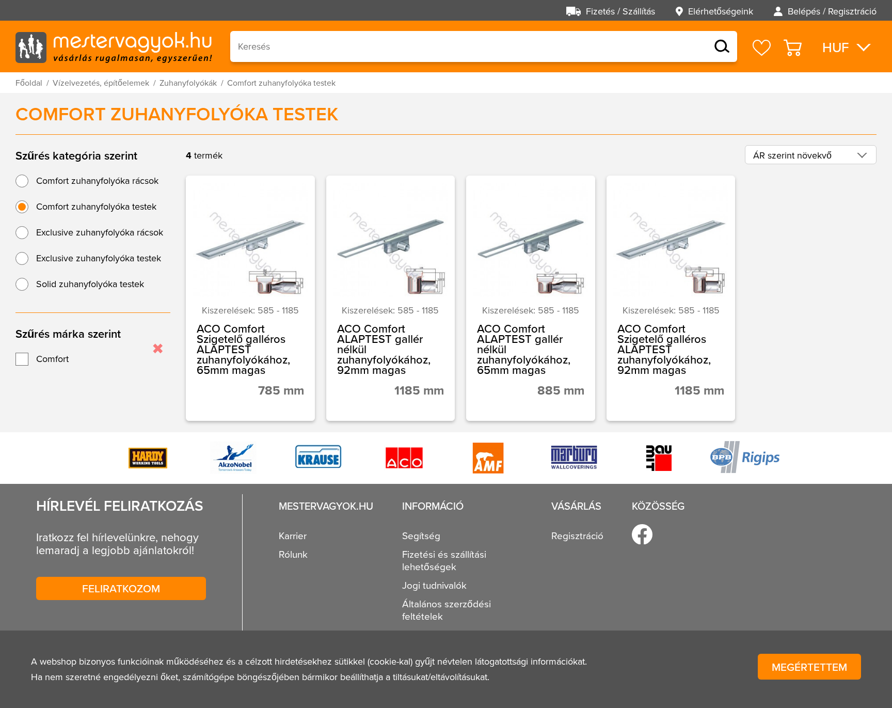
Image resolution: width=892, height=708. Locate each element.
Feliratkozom (121, 588)
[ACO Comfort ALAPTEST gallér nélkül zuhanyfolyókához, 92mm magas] (391, 298)
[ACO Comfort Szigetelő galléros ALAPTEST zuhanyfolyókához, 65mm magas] (250, 298)
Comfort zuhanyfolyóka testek (96, 206)
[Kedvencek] (762, 48)
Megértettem (809, 666)
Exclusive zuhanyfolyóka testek (98, 257)
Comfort (52, 358)
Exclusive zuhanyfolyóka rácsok (99, 232)
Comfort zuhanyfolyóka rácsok (97, 180)
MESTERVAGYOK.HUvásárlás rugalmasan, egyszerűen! (113, 46)
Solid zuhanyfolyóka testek (90, 283)
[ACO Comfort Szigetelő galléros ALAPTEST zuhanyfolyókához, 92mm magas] (671, 298)
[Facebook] (642, 534)
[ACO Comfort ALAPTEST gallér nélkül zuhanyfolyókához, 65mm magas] (531, 298)
